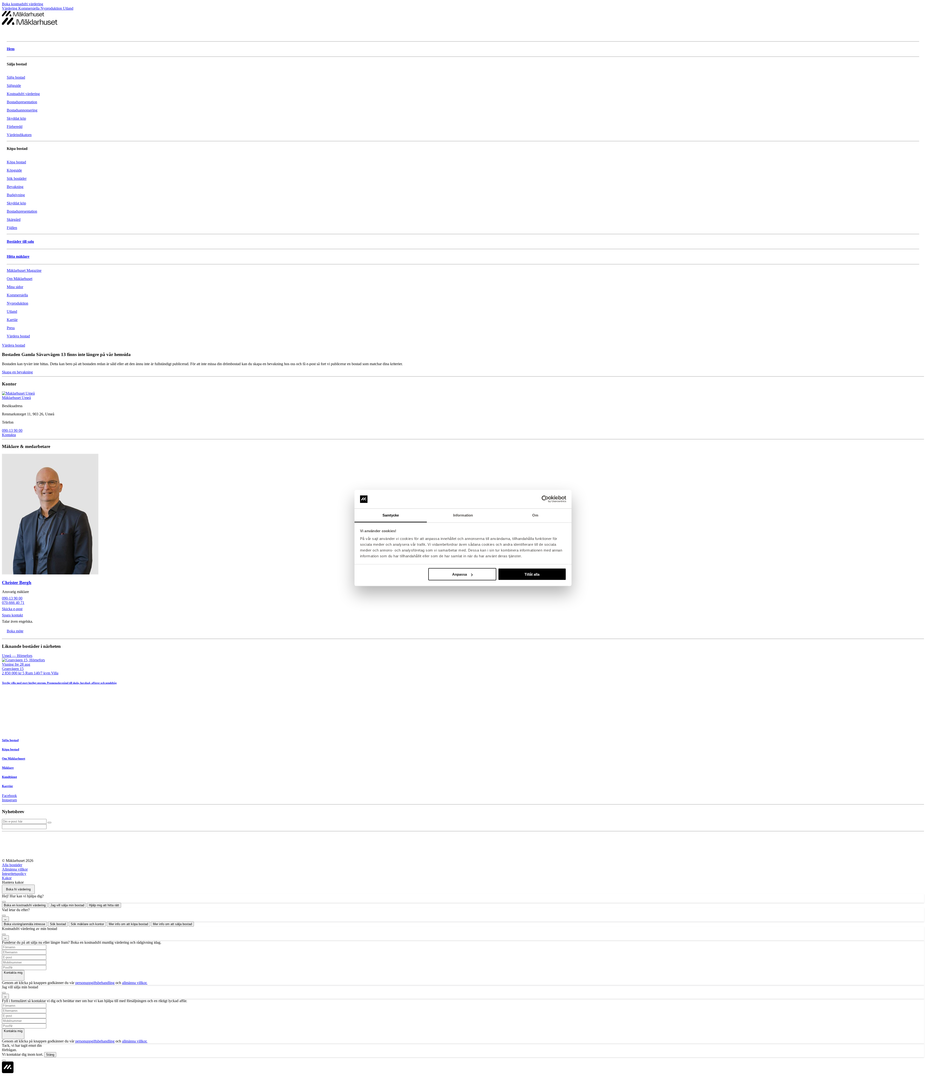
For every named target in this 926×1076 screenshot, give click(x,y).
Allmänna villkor (15, 869)
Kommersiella (29, 8)
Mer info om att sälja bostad (172, 924)
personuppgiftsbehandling (95, 983)
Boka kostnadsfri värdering (22, 4)
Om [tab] (535, 515)
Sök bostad (58, 924)
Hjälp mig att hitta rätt (104, 905)
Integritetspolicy (14, 874)
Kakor (7, 878)
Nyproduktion (52, 8)
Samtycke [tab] (390, 515)
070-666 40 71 (13, 603)
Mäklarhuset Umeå (16, 398)
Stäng (50, 1054)
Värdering (10, 8)
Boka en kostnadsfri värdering (25, 905)
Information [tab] (463, 515)
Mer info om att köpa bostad (128, 924)
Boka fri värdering (18, 889)
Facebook (9, 796)
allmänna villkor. (134, 983)
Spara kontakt (12, 615)
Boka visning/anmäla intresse (24, 924)
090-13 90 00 (12, 430)
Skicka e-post (12, 609)
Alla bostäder (12, 865)
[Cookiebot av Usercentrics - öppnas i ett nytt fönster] (545, 499)
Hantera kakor (13, 882)
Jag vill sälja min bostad (67, 905)
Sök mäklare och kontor (87, 924)
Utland (68, 8)
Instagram (9, 800)
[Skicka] (49, 822)
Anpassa (459, 574)
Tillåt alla (531, 574)
